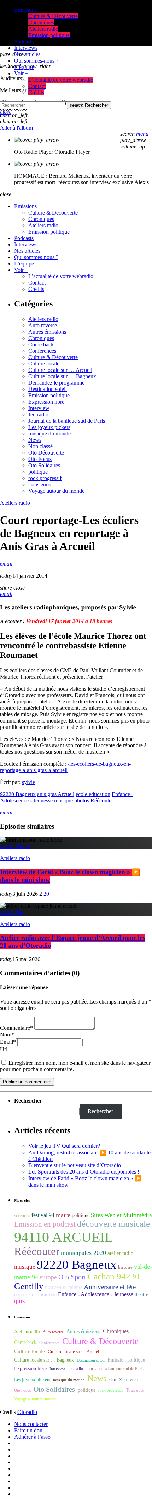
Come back (41, 344)
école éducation (93, 794)
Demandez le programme (56, 383)
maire (63, 1214)
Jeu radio (38, 414)
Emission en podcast (45, 1224)
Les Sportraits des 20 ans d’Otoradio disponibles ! (83, 1172)
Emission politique (49, 395)
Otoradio (27, 1412)
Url (3, 1049)
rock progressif (45, 478)
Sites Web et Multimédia (121, 1215)
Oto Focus (40, 459)
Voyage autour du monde (56, 491)
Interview (38, 408)
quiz (19, 1301)
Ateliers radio (43, 319)
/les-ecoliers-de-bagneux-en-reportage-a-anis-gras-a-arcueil (65, 767)
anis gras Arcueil (55, 794)
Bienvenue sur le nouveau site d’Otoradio (74, 1165)
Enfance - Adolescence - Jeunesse (95, 1294)
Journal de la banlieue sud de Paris (66, 421)
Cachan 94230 (114, 1276)
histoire (125, 1267)
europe (48, 1277)
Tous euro (39, 484)
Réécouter (101, 800)
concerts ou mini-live (35, 1294)
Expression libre (46, 402)
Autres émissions (47, 332)
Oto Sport (72, 1277)
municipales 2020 (83, 1252)
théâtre (141, 1294)
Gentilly (28, 1286)
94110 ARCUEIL (63, 1237)
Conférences (42, 351)
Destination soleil (47, 389)
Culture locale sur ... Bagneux (44, 1360)
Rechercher (89, 105)
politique (38, 472)
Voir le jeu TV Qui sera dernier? (64, 1146)
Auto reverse (42, 325)
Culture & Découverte (53, 357)
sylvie (28, 782)
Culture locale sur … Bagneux (62, 376)
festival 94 (42, 1215)
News (34, 440)
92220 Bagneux (18, 794)
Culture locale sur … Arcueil (60, 370)
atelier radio (120, 1253)
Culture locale (43, 364)
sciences (22, 1215)
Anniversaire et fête (110, 1287)
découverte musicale (113, 1223)
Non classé (40, 446)
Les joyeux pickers (49, 427)
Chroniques (41, 338)
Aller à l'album (16, 128)
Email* (8, 1042)
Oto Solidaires (44, 465)
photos (81, 800)
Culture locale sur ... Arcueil (74, 1351)
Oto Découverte (46, 453)
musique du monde (49, 434)
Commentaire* (16, 1028)
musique (63, 800)
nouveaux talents (63, 1287)
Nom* (7, 1034)
